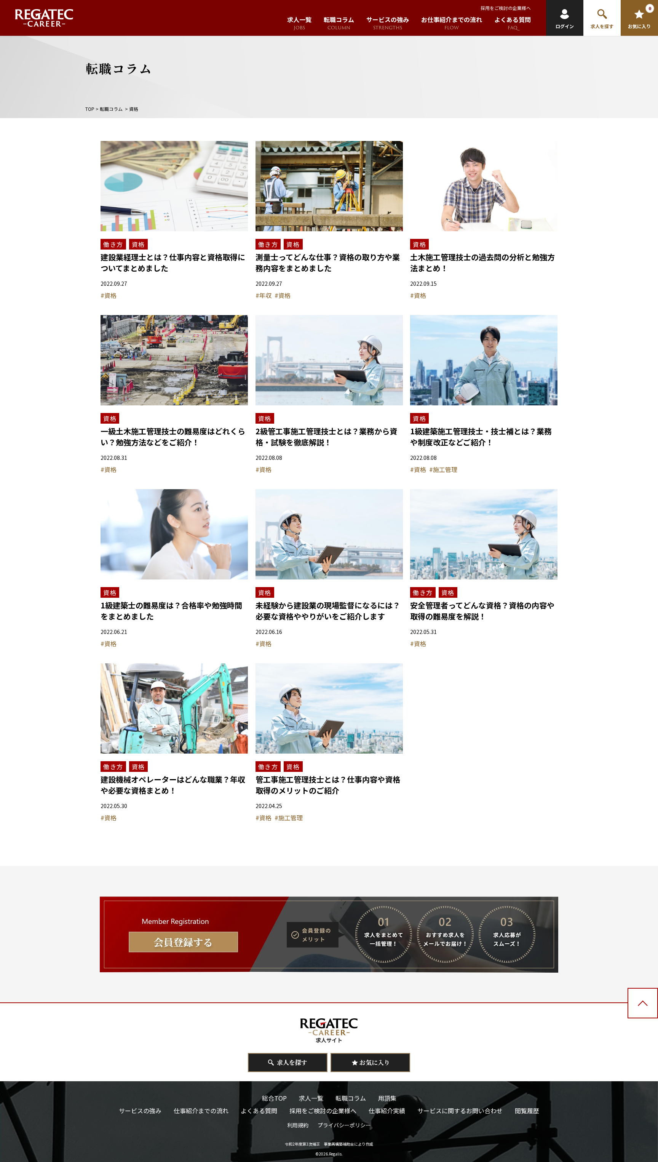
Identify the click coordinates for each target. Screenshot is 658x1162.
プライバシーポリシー (344, 1125)
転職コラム (111, 109)
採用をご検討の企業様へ (506, 8)
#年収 (264, 295)
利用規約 (297, 1125)
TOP (89, 109)
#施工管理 (443, 469)
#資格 (109, 295)
